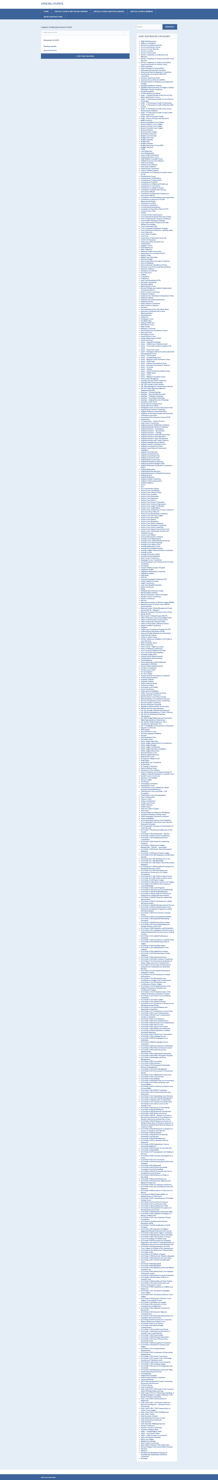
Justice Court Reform (148, 519)
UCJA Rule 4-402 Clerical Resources (153, 1179)
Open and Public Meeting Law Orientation (156, 633)
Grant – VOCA (146, 375)
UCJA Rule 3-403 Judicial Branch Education (156, 1053)
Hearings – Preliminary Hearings (152, 396)
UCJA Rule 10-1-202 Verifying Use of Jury (155, 859)
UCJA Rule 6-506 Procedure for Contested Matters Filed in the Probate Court (156, 1320)
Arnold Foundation (147, 91)
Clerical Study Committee (150, 168)
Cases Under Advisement (150, 155)
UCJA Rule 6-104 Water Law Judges (153, 1302)
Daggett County (146, 246)
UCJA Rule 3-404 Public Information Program (157, 1055)
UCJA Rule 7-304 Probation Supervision (155, 1337)
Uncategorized (146, 1374)
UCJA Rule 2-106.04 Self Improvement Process (157, 905)
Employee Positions (148, 294)
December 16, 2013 (51, 40)
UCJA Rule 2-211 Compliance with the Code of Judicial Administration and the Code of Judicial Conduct (157, 932)
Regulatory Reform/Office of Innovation (155, 706)
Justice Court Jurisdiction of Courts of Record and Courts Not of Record (157, 511)
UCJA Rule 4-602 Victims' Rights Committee (156, 1233)
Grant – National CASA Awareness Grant (155, 359)
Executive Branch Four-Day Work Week (155, 309)
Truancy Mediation (147, 818)
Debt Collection (146, 249)
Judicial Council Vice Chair (150, 458)
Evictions (144, 307)
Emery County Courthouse (150, 292)
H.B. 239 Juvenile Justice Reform (152, 384)
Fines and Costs (146, 332)
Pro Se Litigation (146, 672)
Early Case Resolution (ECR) (151, 280)
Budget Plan (145, 141)
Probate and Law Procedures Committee (155, 676)
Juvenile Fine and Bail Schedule (152, 548)
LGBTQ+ (144, 577)
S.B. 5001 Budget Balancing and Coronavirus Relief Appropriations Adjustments (156, 719)
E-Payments (145, 276)
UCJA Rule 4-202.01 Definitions (152, 1109)
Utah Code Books (147, 1387)
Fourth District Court (148, 336)
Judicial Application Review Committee (154, 427)
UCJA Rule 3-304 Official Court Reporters (156, 1028)
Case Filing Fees (146, 151)
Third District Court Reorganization (153, 795)
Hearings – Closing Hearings (151, 392)
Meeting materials (50, 46)
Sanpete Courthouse (148, 728)
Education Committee (148, 282)
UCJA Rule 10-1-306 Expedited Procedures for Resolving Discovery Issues (157, 867)
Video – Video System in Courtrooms (154, 1435)
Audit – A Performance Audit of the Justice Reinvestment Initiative (156, 110)
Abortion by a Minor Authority (151, 45)
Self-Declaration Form (148, 737)
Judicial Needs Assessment (150, 460)
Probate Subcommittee (149, 677)
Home (46, 11)
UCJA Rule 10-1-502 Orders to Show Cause (156, 876)
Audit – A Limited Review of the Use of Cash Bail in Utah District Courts (156, 96)
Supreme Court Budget (149, 778)
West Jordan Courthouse (150, 1443)
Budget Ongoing (147, 140)
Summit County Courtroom (150, 776)
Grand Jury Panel (147, 340)
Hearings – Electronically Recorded (153, 394)
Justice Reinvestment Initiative (152, 537)
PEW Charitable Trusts (149, 643)
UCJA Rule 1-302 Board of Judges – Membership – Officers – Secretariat (154, 846)
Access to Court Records (150, 49)
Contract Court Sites (148, 211)
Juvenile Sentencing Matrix (150, 556)
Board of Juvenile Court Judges (152, 128)
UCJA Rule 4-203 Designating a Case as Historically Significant (155, 1145)
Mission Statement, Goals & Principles (154, 595)
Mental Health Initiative (149, 593)
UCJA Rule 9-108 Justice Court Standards (156, 1362)
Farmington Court (147, 319)
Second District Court (148, 731)
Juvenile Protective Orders (150, 554)
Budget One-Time (147, 138)
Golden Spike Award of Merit (151, 338)
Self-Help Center (147, 739)
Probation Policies (147, 681)
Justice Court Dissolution (150, 496)
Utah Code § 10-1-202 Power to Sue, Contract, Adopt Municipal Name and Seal (157, 1390)
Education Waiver (147, 284)
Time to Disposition (148, 797)
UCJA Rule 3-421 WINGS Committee (154, 1090)
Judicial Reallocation (148, 469)
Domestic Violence (147, 269)
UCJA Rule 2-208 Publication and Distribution (157, 928)
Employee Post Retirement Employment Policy (157, 296)
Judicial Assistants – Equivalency (152, 429)
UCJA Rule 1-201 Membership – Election (155, 834)
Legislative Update (147, 573)
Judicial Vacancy (146, 475)
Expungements (146, 315)
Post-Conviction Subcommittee (152, 652)
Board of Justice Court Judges (151, 126)
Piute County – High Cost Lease (152, 647)
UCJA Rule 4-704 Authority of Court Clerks (156, 1258)
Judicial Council (52, 3)
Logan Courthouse (147, 583)
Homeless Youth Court (149, 402)
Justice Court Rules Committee (152, 523)
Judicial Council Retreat (149, 452)
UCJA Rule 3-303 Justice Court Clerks (154, 1026)
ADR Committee (146, 66)
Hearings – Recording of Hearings (153, 398)
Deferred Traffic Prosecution (151, 251)
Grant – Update (146, 369)
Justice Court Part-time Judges (152, 516)
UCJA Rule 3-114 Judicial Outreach (153, 1001)
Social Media (145, 764)
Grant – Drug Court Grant (150, 350)
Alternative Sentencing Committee (153, 70)
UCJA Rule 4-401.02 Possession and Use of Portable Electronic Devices (156, 1172)
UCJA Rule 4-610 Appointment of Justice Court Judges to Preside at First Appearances (157, 1247)
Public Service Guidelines (150, 691)
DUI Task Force (146, 273)
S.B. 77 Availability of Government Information (157, 726)
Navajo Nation (146, 614)
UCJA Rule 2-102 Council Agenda (153, 888)
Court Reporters (147, 232)
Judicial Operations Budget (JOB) (152, 463)
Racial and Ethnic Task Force (151, 695)
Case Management (147, 153)
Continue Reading (85, 56)
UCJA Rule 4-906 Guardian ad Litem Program (156, 1281)
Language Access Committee (151, 560)
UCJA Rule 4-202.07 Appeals (151, 1133)
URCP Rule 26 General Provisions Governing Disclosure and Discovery (156, 1382)
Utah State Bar (146, 1422)
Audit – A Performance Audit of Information (156, 103)
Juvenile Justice (146, 552)
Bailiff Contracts (146, 120)
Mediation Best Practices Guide (152, 591)
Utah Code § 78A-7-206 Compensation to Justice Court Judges (155, 1409)
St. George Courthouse (149, 766)
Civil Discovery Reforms (149, 165)
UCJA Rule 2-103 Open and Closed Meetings (157, 890)
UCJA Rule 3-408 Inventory (150, 1063)
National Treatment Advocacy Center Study (156, 612)
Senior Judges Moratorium (150, 751)
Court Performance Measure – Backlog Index (157, 230)
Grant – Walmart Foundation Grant (153, 377)
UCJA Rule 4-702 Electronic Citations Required (157, 1256)
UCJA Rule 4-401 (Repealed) (151, 1165)
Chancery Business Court (150, 157)
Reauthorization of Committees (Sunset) (155, 699)
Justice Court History (148, 500)
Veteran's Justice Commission (151, 1428)
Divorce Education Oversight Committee (155, 261)
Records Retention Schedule (151, 704)
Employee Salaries (147, 298)
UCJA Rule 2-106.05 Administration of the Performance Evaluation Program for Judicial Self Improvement (156, 909)
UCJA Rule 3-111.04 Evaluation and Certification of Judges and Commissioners (156, 979)
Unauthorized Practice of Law (151, 1372)
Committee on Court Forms (150, 186)
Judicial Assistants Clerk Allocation (153, 436)
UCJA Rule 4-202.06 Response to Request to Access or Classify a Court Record (157, 1130)
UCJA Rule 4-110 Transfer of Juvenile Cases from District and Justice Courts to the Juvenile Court (156, 1104)
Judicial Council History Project (152, 446)
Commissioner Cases (148, 176)
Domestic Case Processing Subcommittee (156, 267)
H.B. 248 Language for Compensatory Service (157, 386)
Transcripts (145, 811)
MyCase (144, 600)
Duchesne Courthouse (149, 271)
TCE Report (145, 782)
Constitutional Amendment (150, 207)
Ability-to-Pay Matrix (148, 43)
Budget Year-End (147, 147)
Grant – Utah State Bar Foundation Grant (155, 371)
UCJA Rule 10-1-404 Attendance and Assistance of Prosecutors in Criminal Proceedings (154, 872)
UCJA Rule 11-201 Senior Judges (152, 880)
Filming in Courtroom (148, 328)
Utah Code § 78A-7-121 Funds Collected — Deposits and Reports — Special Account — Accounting (156, 1404)
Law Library (145, 566)
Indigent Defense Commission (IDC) (153, 411)
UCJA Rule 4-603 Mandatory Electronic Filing (156, 1235)
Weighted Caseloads (148, 1441)
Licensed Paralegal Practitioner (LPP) (154, 579)
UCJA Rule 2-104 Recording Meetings (154, 891)
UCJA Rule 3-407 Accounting (151, 1061)
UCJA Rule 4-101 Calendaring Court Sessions (157, 1096)
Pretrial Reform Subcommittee (151, 658)
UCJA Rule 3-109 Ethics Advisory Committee (157, 959)
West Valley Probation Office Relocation (155, 1445)
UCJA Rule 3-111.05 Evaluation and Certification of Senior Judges (153, 983)
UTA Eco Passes (146, 1385)
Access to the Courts (148, 53)
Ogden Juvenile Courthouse (151, 625)
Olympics (144, 627)
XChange (144, 1458)
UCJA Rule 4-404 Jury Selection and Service (156, 1185)
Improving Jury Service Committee (153, 409)
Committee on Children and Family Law (154, 184)
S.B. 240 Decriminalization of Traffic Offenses (157, 712)
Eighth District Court (148, 286)
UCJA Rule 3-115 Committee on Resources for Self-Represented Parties (157, 1004)
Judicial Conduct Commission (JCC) (153, 444)
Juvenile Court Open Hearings (151, 543)
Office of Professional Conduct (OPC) (154, 620)
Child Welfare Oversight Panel (151, 159)
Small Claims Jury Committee (151, 762)
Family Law (144, 317)
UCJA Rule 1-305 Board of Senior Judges (155, 853)
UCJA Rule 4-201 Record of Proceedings (155, 1107)
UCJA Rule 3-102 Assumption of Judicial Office (157, 940)
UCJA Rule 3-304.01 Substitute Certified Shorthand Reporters (155, 1031)
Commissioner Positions (149, 182)
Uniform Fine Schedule (149, 1375)
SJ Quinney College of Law (150, 758)
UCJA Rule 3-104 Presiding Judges (153, 945)
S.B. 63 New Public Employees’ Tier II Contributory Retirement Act (154, 723)
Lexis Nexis (145, 575)
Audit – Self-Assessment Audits (152, 116)
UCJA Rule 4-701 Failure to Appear (153, 1254)
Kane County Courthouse (150, 558)
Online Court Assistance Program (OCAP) (156, 629)
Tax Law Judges (146, 780)
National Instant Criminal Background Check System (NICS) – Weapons (156, 609)
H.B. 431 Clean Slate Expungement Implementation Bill (153, 389)
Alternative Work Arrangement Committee (156, 72)
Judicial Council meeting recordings (71, 11)
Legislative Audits (147, 569)
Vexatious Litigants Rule (149, 1429)
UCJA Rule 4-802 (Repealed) (151, 1264)
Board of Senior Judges (149, 132)
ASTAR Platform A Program (150, 93)
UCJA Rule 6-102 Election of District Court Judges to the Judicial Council (156, 1299)
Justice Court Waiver (148, 535)
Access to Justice (147, 51)
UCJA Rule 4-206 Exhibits (150, 1150)
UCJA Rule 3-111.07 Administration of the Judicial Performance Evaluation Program (156, 993)
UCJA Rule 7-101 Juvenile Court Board (154, 1329)
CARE (143, 149)
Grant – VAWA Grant (148, 373)
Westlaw (144, 1449)
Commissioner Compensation (151, 180)
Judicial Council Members (141, 11)
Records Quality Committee (151, 703)
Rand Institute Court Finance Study (153, 697)
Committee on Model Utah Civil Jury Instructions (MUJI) (153, 191)
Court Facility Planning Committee (153, 221)
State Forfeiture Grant (149, 768)
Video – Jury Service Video (150, 1433)
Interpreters (145, 419)
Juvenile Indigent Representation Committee (157, 550)
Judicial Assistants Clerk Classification (154, 438)
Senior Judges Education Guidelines (153, 749)
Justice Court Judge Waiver (150, 508)
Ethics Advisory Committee (150, 303)
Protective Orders (147, 685)
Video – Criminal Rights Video (151, 1431)
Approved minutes (50, 50)
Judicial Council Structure (150, 454)
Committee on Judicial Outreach (152, 188)
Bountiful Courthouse (148, 134)
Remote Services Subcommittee (152, 708)
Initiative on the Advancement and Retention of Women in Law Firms (157, 414)
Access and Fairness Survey (150, 47)
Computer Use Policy (148, 203)
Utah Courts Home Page (48, 1477)
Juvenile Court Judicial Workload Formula (155, 541)
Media (143, 589)
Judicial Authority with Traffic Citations (155, 440)
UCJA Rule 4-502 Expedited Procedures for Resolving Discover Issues (156, 1209)
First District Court (147, 334)
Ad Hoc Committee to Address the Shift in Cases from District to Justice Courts (156, 63)
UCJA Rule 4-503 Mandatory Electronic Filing (156, 1212)
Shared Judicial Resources (150, 755)
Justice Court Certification (150, 490)
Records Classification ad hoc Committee (155, 701)
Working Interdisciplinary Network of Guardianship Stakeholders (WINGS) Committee (154, 1454)
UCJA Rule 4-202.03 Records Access (154, 1113)
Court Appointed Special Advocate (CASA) (156, 217)
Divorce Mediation (147, 263)
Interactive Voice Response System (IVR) (155, 417)
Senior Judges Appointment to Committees (156, 743)
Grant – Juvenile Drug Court (151, 357)
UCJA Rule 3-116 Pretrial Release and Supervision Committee (154, 1008)
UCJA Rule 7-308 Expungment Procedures (156, 1343)
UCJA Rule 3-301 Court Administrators (154, 1021)
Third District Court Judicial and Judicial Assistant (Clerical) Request (155, 788)
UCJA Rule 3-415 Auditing (150, 1079)
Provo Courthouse (147, 689)
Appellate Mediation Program (151, 86)
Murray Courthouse (148, 598)
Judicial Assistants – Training (151, 433)
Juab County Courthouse (150, 423)
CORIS (143, 213)
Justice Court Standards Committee (153, 525)
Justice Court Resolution (150, 521)
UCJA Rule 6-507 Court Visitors (152, 1323)
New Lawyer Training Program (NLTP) (154, 616)
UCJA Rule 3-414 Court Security (152, 1077)
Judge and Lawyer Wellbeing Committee (155, 425)
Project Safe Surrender (149, 683)
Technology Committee (149, 784)
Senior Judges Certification (150, 747)
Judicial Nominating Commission (152, 462)
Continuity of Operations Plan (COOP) (154, 209)
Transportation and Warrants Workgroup (155, 812)
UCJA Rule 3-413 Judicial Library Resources (156, 1075)
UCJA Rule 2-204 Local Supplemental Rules (156, 917)
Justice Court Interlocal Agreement (153, 504)
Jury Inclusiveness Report (150, 489)
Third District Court (148, 785)
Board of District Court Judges (151, 124)
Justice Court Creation (149, 494)
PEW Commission (147, 645)
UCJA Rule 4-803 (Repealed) (151, 1266)
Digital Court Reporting (149, 257)
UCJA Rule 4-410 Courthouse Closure (154, 1202)
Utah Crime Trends (147, 1414)
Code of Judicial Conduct (150, 170)
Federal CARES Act (147, 323)
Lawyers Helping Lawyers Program (153, 568)
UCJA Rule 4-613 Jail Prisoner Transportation (157, 1250)
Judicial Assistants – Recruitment (153, 431)
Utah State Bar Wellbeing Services (153, 1424)
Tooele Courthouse (148, 803)
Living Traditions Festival (149, 581)
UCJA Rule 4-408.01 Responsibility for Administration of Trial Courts (154, 1195)
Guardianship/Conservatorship (152, 382)
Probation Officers (147, 679)
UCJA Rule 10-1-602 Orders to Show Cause (156, 878)
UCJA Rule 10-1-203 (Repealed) (152, 861)
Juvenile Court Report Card (150, 544)
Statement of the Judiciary (150, 770)
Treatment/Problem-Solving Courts (153, 814)
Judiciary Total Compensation (151, 481)
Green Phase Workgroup (150, 379)
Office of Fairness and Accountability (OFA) (156, 618)
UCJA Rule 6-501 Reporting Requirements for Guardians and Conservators (157, 1317)
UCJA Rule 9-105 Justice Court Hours (154, 1356)
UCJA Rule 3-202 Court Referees (152, 1019)
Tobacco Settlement (148, 801)
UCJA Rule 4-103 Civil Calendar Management (157, 1098)
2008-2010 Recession (148, 41)
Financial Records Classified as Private (154, 330)
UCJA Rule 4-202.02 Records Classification (156, 1111)
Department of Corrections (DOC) (153, 253)
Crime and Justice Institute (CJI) (152, 242)
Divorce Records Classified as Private (154, 265)
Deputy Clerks (146, 255)
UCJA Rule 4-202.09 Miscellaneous (153, 1138)
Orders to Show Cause (149, 637)
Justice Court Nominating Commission (154, 514)
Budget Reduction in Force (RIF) (152, 145)
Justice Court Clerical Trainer (151, 492)
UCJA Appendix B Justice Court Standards (156, 820)
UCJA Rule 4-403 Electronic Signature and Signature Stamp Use (156, 1182)
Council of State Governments (151, 215)
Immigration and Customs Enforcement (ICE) (157, 408)
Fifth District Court (147, 325)
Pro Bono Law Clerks (148, 670)
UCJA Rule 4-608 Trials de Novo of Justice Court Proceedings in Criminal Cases (156, 1238)
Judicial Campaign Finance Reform (153, 442)
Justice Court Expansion (149, 498)
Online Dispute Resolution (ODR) (152, 631)
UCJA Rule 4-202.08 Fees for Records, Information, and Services (154, 1135)
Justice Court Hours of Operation (153, 502)
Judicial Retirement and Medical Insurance (156, 473)
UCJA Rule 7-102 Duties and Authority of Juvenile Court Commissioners (155, 1332)
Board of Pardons (147, 130)
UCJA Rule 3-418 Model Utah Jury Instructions (157, 1080)
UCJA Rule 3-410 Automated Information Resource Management (155, 1066)
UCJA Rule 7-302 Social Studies (152, 1335)
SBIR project (145, 730)
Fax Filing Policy (146, 321)
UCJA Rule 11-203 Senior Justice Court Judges (157, 882)
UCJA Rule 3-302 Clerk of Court (152, 1025)
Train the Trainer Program (150, 809)
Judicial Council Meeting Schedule (109, 11)
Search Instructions (53, 17)
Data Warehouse (147, 248)
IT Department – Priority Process (153, 421)
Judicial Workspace (147, 477)
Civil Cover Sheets (147, 163)
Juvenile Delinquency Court (150, 546)
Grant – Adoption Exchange (151, 342)
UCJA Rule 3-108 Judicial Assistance (154, 957)
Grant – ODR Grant (148, 361)
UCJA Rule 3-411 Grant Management (154, 1069)
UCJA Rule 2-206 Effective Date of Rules (155, 922)
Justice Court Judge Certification (152, 506)
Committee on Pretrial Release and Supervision (157, 197)
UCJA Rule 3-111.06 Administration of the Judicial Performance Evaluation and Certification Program (156, 988)
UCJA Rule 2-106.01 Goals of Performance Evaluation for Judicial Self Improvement (156, 894)
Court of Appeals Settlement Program (154, 228)
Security (144, 735)
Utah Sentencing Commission (151, 1420)
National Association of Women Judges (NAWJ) (157, 602)
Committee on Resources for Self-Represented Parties (153, 200)
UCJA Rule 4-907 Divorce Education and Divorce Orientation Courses (155, 1284)
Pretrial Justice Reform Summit (152, 656)
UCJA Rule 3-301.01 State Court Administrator (157, 1023)
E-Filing (143, 274)
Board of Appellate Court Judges (152, 122)
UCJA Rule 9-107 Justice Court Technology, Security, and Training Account (156, 1359)
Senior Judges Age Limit (149, 741)
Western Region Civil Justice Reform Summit (156, 1447)
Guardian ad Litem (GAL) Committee (153, 381)
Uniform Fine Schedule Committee (153, 1377)
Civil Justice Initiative (148, 167)
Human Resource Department (151, 404)
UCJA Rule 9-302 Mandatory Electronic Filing (156, 1370)
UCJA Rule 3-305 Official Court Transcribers (156, 1034)
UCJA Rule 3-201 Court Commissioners (155, 1013)
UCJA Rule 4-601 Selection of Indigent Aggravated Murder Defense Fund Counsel (156, 1230)
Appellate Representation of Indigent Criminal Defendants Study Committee (157, 88)
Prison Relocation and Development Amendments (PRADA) (153, 663)
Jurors (143, 485)
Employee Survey (147, 301)
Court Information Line (149, 226)
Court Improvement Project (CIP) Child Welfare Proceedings (154, 223)
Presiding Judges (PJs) (149, 654)
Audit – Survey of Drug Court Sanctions (155, 118)
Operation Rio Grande (148, 635)
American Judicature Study (150, 78)
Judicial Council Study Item (150, 456)
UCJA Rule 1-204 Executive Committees (155, 836)
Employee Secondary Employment (153, 300)
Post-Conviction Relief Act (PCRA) (153, 650)
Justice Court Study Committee (152, 527)
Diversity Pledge (146, 259)
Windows (144, 1451)
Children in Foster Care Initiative (152, 161)
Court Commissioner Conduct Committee (155, 219)
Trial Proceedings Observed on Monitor (155, 816)
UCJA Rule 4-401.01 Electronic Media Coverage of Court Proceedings (154, 1168)
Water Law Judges (147, 1439)
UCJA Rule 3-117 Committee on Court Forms (157, 1011)
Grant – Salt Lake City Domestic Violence (155, 365)
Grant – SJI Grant (147, 367)
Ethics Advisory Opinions (150, 305)
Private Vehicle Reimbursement (152, 666)
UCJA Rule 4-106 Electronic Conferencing (156, 1100)
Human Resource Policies (150, 406)
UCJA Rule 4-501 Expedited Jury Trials (154, 1206)
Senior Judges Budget (148, 745)
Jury (142, 487)
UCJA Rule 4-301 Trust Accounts (153, 1159)
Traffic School (146, 807)
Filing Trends (145, 327)
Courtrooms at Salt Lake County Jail (153, 238)
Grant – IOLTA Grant (148, 355)
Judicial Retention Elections (150, 471)
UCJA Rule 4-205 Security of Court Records (156, 1148)
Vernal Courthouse (147, 1426)
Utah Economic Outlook (149, 1416)
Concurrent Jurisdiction (149, 205)
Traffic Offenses (147, 805)
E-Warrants (145, 278)
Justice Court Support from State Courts (155, 529)
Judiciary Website (147, 483)
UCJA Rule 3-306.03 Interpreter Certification (157, 1046)
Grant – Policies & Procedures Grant (154, 363)
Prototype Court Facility (149, 687)
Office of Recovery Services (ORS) (153, 622)
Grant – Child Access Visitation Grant (154, 344)
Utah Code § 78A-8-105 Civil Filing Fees (155, 1412)
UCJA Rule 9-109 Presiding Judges (153, 1364)
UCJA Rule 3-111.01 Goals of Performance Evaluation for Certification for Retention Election (156, 967)
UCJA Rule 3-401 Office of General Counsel (156, 1048)
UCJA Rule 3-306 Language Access (153, 1036)
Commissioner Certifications (151, 178)
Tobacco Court (146, 799)
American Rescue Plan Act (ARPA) (153, 80)
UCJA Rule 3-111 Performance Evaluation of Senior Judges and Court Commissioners (156, 962)
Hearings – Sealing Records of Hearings (155, 400)
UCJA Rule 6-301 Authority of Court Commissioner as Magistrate (154, 1305)
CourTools (144, 236)
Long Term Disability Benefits (151, 585)
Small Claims (145, 760)
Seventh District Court (149, 753)
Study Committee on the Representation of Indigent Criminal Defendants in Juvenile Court (157, 773)
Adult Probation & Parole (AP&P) (152, 68)
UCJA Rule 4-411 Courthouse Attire (154, 1204)
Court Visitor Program (148, 234)
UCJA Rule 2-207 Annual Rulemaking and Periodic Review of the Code (155, 925)
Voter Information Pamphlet (151, 1437)
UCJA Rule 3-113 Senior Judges (152, 999)
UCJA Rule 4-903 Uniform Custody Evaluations (157, 1275)
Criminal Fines (146, 244)
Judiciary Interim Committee (151, 479)
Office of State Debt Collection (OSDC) (155, 623)
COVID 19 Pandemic (148, 240)
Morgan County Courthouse (151, 596)
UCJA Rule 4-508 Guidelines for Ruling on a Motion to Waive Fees (156, 1214)
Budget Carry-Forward (149, 136)
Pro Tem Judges (146, 674)
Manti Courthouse (147, 587)
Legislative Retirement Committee (153, 571)
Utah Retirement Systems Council (153, 1418)
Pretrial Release (146, 660)
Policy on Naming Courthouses (152, 649)
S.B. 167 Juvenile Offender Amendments (155, 710)
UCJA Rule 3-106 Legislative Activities (154, 951)
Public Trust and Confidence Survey (153, 693)
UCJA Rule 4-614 (147, 1252)
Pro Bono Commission (148, 668)
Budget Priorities (147, 143)
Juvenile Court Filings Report (151, 539)
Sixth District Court (148, 757)
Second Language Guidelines (151, 733)
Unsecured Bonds (147, 1379)
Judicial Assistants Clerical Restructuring (155, 435)
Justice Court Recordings (150, 517)
